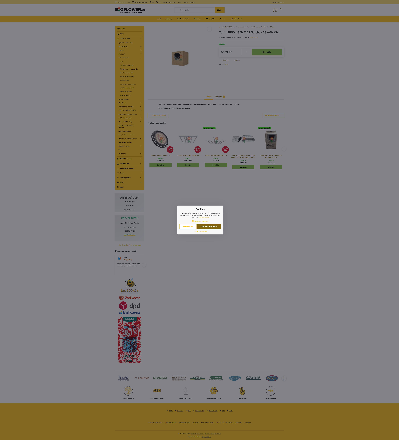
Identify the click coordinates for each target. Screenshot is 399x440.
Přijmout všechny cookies (209, 227)
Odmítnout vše (188, 227)
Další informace (204, 217)
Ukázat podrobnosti (200, 231)
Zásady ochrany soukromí (200, 221)
